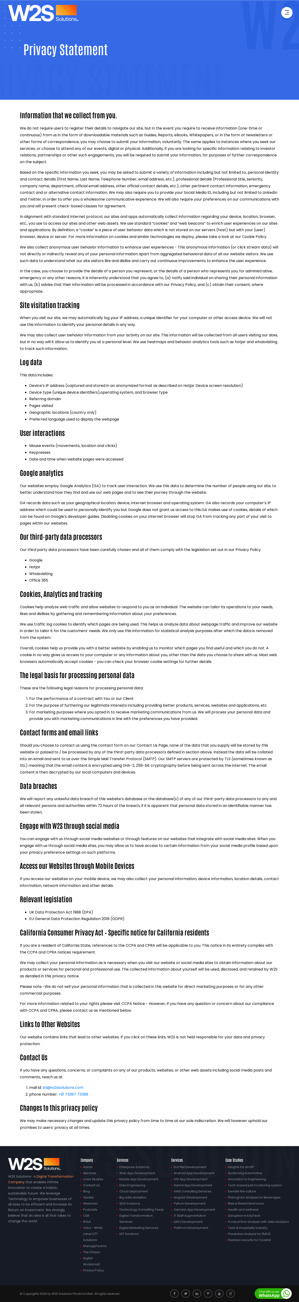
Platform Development (191, 1228)
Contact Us (91, 1185)
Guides (88, 1197)
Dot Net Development (190, 1167)
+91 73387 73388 (73, 1094)
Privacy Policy (93, 1270)
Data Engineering (132, 1185)
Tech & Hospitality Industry (247, 1228)
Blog (86, 1191)
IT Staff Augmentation (190, 1215)
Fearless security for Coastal (249, 1240)
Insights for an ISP (241, 1167)
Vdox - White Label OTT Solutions (93, 1234)
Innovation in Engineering (247, 1179)
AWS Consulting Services (192, 1191)
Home (88, 1167)
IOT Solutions (129, 1234)
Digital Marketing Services (138, 1228)
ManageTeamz (95, 1246)
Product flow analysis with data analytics (258, 1221)
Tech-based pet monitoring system (255, 1185)
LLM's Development (188, 1221)
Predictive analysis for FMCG (249, 1234)
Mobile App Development (138, 1179)
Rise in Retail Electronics (246, 1203)
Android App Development (194, 1173)
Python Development (190, 1203)
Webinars (90, 1203)
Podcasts (90, 1209)
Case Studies (93, 1179)
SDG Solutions (129, 1203)
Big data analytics (132, 1197)
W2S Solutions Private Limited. (73, 1294)
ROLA (87, 1221)
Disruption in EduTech (244, 1215)
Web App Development (137, 1173)
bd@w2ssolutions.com (63, 1087)
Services (89, 1173)
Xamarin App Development (194, 1209)
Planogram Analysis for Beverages (254, 1197)
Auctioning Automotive (245, 1173)
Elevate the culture (242, 1191)
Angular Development (190, 1197)
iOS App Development (190, 1179)
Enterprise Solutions (134, 1167)
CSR (86, 1215)
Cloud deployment (133, 1191)
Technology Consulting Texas (141, 1209)
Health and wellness (243, 1209)
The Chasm (91, 1252)
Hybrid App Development (193, 1185)
